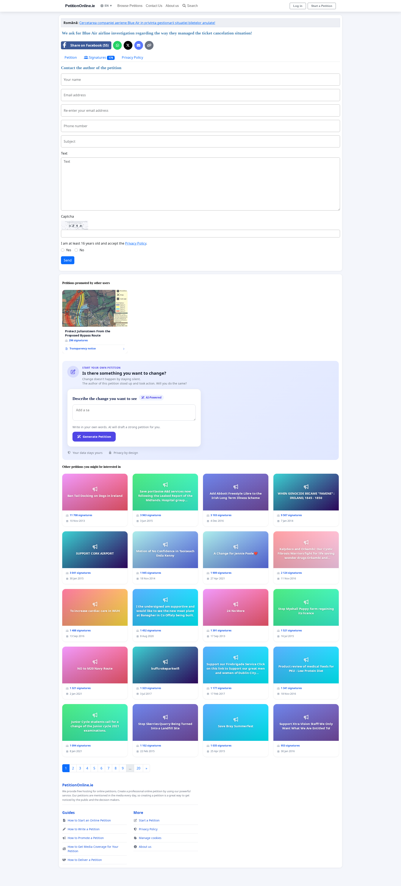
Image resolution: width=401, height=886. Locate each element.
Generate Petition (97, 436)
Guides (68, 812)
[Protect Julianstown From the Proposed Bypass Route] (95, 321)
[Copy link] (149, 45)
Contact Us (154, 6)
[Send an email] (138, 45)
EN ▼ (108, 5)
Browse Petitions (129, 6)
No (82, 250)
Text (64, 153)
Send (68, 260)
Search (192, 6)
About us (172, 6)
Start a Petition (321, 6)
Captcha (67, 216)
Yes (68, 250)
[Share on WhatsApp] (117, 45)
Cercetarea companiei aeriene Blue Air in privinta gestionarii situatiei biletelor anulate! (147, 22)
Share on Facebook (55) (89, 45)
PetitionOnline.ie (80, 6)
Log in (297, 6)
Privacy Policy (132, 57)
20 (138, 768)
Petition (71, 57)
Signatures (100, 57)
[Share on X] (128, 45)
